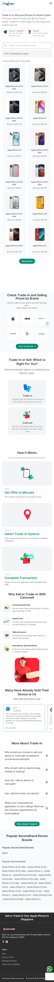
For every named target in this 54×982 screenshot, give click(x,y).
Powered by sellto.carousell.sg (12, 978)
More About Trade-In (27, 824)
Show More (27, 261)
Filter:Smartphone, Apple (16, 53)
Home (4, 10)
